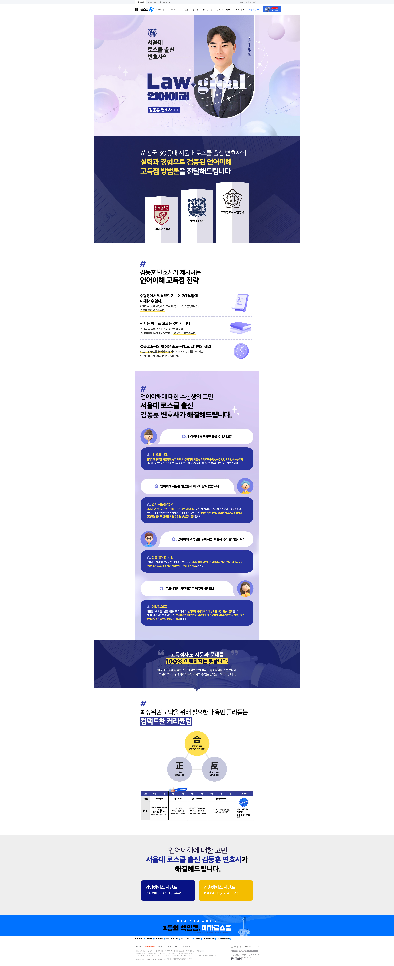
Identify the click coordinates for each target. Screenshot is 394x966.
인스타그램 (232, 947)
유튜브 (235, 947)
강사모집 (187, 946)
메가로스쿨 (140, 2)
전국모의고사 (222, 9)
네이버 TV (240, 947)
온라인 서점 (207, 9)
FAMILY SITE (247, 946)
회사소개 (138, 946)
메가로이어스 (152, 2)
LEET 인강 (184, 9)
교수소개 (172, 9)
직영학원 (253, 9)
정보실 (195, 9)
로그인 (242, 2)
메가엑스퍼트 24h (164, 2)
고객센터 (256, 2)
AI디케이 (238, 9)
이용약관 (160, 946)
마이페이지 (159, 9)
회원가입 (248, 2)
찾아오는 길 (178, 946)
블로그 (238, 947)
